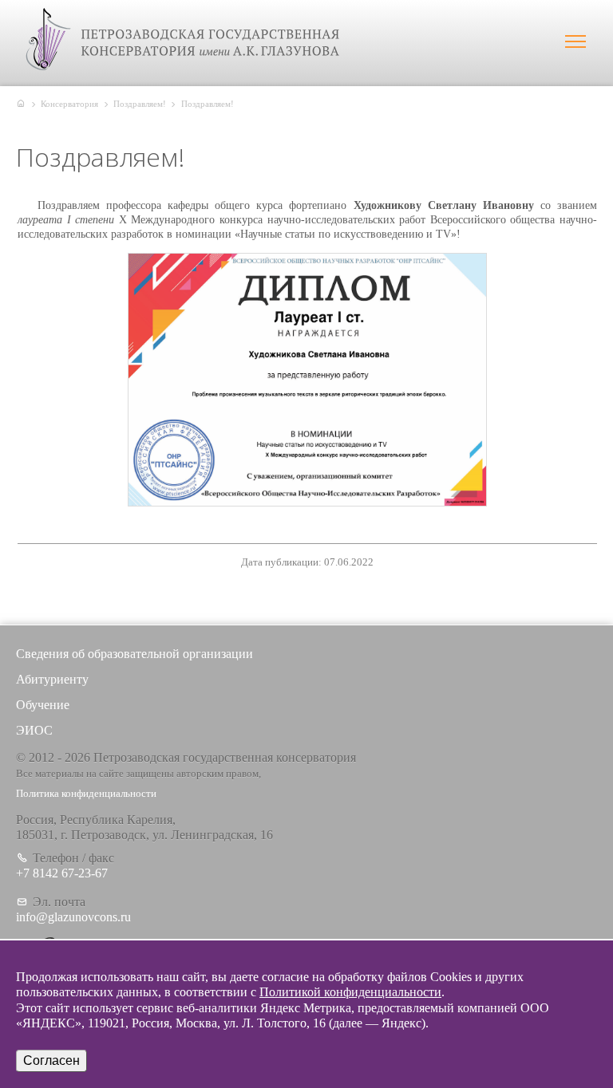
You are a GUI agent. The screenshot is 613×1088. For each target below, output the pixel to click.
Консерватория (69, 103)
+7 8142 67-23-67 (62, 873)
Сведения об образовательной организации (134, 653)
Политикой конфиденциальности (350, 992)
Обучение (42, 705)
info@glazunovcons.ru (73, 917)
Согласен (51, 1060)
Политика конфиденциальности (86, 793)
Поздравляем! (139, 103)
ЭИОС (34, 730)
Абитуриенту (52, 679)
